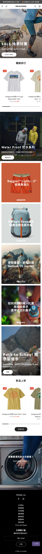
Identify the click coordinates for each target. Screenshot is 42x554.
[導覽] (2, 6)
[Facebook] (19, 499)
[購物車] (39, 6)
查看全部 (21, 429)
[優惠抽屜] (6, 6)
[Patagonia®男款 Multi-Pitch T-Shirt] (14, 399)
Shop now (9, 54)
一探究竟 (21, 468)
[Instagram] (23, 499)
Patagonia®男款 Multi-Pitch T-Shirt (14, 414)
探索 (7, 372)
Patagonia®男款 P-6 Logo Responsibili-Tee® (14, 98)
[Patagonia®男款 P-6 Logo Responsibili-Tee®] (14, 81)
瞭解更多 (8, 157)
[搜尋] (35, 6)
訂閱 (21, 544)
